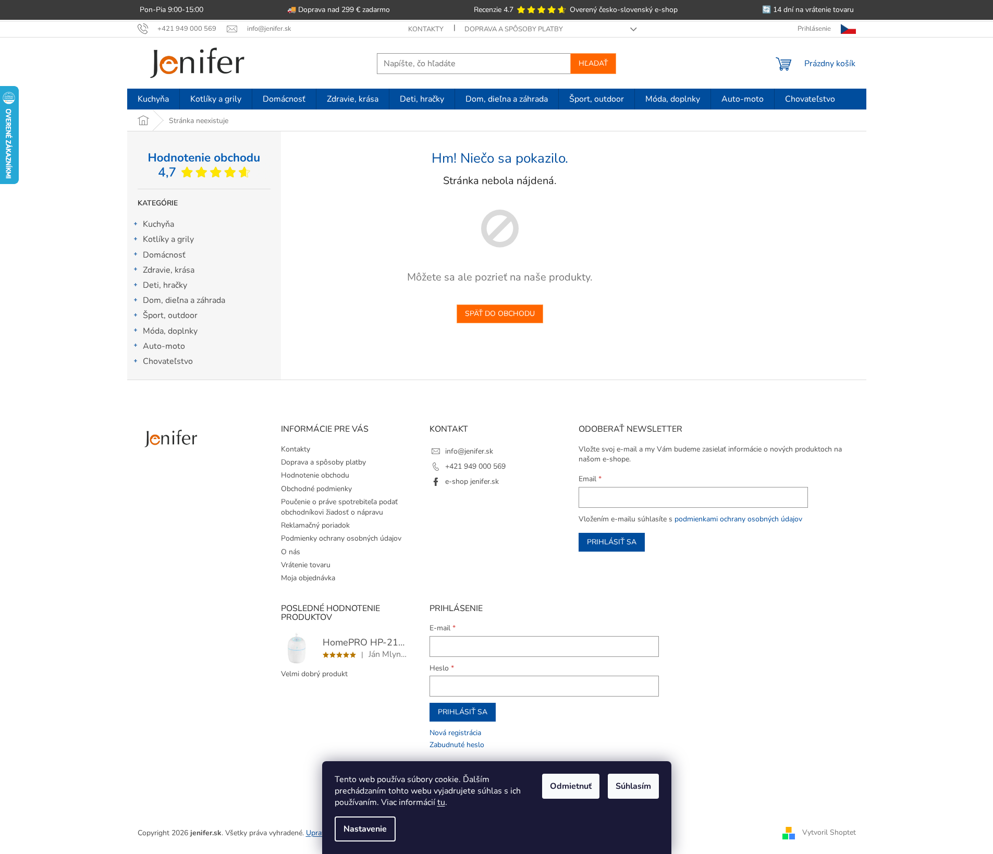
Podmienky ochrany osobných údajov (341, 538)
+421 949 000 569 (475, 466)
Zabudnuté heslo (457, 745)
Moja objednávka (308, 578)
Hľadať (593, 63)
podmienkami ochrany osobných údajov (738, 519)
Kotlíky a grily (168, 239)
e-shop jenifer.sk (472, 481)
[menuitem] (153, 99)
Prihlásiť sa (611, 542)
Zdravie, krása (168, 270)
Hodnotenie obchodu (315, 475)
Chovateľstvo (168, 361)
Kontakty (426, 29)
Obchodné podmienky (316, 489)
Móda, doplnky (170, 331)
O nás (290, 552)
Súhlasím (633, 786)
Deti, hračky (165, 285)
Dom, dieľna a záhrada (184, 300)
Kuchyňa (158, 224)
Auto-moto (164, 346)
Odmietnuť (571, 786)
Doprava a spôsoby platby (513, 29)
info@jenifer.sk (469, 451)
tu (441, 802)
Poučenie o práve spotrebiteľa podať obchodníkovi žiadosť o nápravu (339, 507)
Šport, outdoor (170, 315)
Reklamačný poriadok (315, 525)
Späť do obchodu (500, 314)
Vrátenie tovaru (305, 565)
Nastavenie (365, 829)
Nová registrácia (455, 733)
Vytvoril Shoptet (829, 832)
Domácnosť (164, 255)
